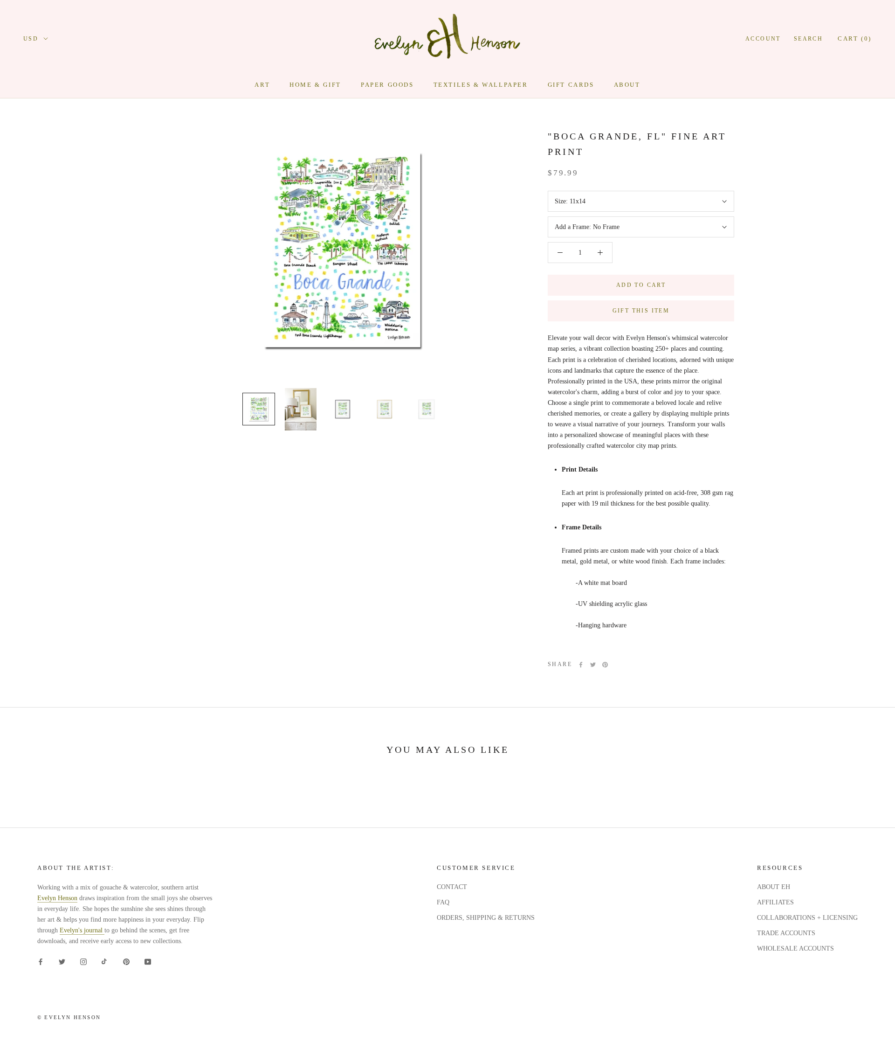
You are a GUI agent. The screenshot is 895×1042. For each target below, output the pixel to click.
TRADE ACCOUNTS (786, 933)
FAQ (443, 902)
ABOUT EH (773, 886)
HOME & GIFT (315, 84)
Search (808, 38)
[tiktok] (105, 961)
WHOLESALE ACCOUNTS (795, 948)
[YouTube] (148, 961)
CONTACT (452, 886)
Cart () (855, 38)
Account (763, 38)
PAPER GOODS (387, 84)
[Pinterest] (605, 664)
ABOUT (627, 84)
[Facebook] (581, 664)
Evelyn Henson (57, 898)
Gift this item (641, 310)
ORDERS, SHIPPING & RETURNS (486, 917)
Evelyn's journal (82, 930)
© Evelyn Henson (69, 1017)
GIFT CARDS (571, 84)
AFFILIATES (775, 902)
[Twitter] (593, 664)
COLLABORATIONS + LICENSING (807, 917)
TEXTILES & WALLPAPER (481, 84)
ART (262, 84)
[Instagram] (83, 961)
